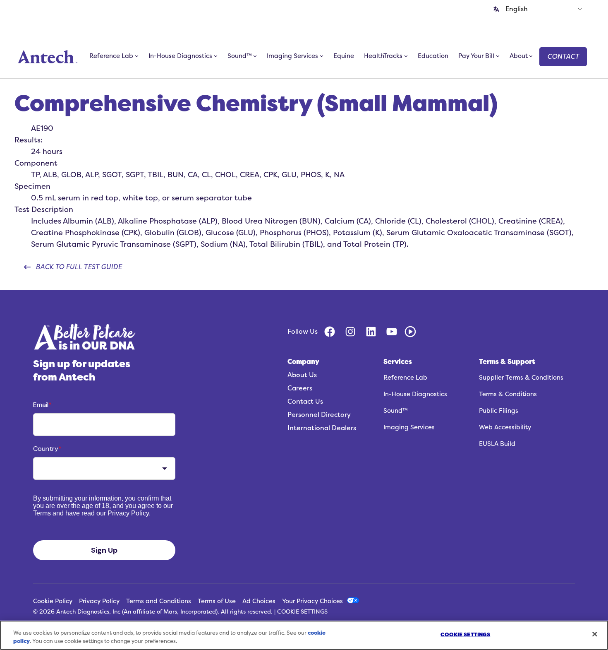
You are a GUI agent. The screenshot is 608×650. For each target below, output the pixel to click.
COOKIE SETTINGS (302, 612)
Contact (563, 56)
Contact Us (305, 401)
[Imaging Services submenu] (321, 56)
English (516, 9)
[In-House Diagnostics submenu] (216, 56)
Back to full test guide (79, 267)
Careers (299, 388)
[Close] (595, 634)
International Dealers (321, 428)
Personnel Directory (319, 415)
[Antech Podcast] (410, 331)
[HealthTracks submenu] (406, 56)
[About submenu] (531, 56)
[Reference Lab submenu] (137, 56)
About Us (302, 375)
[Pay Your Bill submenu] (498, 56)
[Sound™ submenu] (255, 56)
